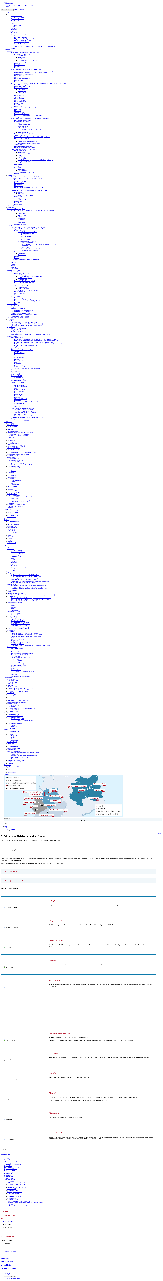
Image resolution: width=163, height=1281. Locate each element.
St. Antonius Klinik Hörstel (21, 121)
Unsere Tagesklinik (19, 100)
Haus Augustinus (12, 442)
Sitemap (6, 1271)
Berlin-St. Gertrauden (13, 524)
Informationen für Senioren (14, 468)
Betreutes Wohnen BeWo (17, 337)
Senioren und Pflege (12, 304)
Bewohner (13, 471)
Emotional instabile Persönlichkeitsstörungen (33, 238)
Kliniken (9, 51)
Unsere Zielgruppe (19, 298)
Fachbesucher (7, 509)
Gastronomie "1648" (16, 376)
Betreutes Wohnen (12, 336)
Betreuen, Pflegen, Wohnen (21, 138)
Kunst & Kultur (15, 383)
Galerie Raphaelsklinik (20, 392)
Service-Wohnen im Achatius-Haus (20, 313)
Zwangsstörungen (26, 236)
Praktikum (10, 507)
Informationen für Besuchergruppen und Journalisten (28, 115)
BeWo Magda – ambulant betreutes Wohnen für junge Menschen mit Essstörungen (36, 340)
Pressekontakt (14, 32)
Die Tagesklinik (18, 184)
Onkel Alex (17, 362)
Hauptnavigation (8, 3)
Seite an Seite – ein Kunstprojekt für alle (25, 415)
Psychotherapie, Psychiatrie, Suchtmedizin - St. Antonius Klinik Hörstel (30, 118)
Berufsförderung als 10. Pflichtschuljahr (28, 290)
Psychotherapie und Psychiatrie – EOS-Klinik (23, 149)
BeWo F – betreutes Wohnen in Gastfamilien (26, 345)
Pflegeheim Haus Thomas (18, 330)
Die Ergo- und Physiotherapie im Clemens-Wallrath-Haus (29, 187)
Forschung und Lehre (13, 510)
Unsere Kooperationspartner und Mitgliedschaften (27, 301)
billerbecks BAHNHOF (20, 356)
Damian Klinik (11, 423)
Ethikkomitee (17, 25)
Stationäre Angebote (23, 275)
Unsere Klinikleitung (19, 65)
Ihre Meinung (11, 472)
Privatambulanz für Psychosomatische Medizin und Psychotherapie (32, 137)
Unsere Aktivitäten (19, 98)
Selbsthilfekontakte (23, 127)
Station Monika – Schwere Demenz (23, 74)
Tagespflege (10, 320)
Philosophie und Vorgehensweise (26, 172)
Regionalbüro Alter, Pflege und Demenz (25, 189)
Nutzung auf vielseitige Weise (15, 881)
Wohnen (13, 264)
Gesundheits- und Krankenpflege (16, 504)
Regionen (6, 520)
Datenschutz (7, 1275)
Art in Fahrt (17, 388)
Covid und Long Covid (20, 43)
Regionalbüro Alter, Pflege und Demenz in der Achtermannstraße (28, 176)
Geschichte (14, 28)
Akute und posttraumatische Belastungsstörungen (34, 248)
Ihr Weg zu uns (18, 166)
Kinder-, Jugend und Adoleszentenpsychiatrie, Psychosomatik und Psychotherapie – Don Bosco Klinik (38, 83)
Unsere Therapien (19, 63)
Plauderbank (17, 400)
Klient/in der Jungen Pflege (18, 463)
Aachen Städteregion (13, 521)
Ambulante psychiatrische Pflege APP (21, 331)
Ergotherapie (21, 213)
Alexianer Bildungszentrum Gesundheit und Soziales (21, 452)
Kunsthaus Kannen (19, 396)
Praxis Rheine (18, 196)
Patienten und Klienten (10, 457)
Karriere (16, 173)
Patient (13, 469)
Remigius (10, 540)
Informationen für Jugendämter (22, 299)
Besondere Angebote (13, 347)
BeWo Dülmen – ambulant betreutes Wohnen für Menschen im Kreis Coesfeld (35, 339)
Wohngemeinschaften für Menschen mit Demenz (24, 314)
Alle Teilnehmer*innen (20, 414)
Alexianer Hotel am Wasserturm (19, 370)
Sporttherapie (21, 222)
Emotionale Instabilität (24, 153)
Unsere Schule (18, 97)
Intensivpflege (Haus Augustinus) (20, 328)
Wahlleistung (10, 207)
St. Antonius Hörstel (19, 403)
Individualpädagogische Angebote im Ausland (30, 276)
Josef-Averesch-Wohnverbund (26, 140)
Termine (13, 48)
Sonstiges (16, 45)
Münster (9, 535)
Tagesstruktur (14, 268)
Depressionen (21, 57)
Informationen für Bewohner (15, 460)
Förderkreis (21, 131)
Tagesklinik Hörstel (19, 135)
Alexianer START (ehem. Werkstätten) (17, 435)
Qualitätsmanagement (23, 132)
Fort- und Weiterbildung (13, 495)
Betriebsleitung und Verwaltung (22, 120)
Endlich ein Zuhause (19, 360)
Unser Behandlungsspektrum (22, 85)
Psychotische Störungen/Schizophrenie (28, 60)
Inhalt (5, 2)
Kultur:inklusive (18, 394)
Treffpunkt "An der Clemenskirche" (20, 420)
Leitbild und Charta (16, 22)
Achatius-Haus (11, 440)
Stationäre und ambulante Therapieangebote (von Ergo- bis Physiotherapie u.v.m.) (33, 210)
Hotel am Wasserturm (13, 449)
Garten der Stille (15, 374)
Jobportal (158, 833)
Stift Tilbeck (14, 262)
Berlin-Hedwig (11, 526)
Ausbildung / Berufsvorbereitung (23, 285)
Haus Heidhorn (11, 438)
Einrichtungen (8, 422)
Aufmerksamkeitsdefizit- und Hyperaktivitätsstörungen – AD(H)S (38, 244)
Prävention (14, 29)
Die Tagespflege (18, 186)
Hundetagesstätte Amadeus (18, 377)
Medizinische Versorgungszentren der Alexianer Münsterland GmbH (29, 190)
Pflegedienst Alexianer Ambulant (20, 307)
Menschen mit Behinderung (14, 261)
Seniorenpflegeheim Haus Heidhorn (20, 311)
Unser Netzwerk (18, 80)
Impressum (7, 1273)
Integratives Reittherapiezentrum (19, 380)
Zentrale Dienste (18, 144)
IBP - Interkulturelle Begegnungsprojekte (22, 350)
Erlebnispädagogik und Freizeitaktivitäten (25, 282)
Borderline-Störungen (23, 58)
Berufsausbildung (22, 287)
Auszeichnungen (15, 20)
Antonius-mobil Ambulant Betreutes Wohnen (30, 141)
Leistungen (7, 49)
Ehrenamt (10, 489)
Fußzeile (6, 6)
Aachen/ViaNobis (12, 523)
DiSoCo (16, 359)
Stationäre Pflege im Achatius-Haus (23, 310)
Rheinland (10, 541)
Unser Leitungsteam (19, 291)
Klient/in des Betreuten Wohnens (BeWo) (22, 465)
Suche (5, 518)
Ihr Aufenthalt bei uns (13, 458)
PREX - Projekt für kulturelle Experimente (22, 408)
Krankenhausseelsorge (24, 126)
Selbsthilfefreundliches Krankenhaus (31, 129)
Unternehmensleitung (16, 16)
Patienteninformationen (24, 124)
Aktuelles (10, 31)
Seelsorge (13, 26)
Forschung (17, 68)
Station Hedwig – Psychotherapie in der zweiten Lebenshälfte (30, 72)
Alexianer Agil (11, 451)
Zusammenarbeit (11, 517)
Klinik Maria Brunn (12, 425)
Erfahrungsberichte (19, 302)
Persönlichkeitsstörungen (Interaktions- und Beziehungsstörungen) (35, 160)
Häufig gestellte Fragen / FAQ (22, 117)
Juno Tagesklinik (12, 429)
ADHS (19, 163)
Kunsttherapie (21, 216)
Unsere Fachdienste (19, 293)
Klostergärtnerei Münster (17, 382)
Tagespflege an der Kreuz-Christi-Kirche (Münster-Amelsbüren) (28, 325)
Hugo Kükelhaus (10, 871)
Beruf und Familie (12, 486)
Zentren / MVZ (11, 175)
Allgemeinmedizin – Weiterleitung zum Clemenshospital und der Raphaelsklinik (35, 46)
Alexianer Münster (16, 296)
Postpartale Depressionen (28, 233)
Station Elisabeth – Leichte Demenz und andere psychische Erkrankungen (34, 71)
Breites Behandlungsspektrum (22, 54)
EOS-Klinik (10, 428)
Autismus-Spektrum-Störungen (29, 250)
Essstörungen (21, 155)
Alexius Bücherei (15, 371)
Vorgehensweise (22, 255)
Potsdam (9, 538)
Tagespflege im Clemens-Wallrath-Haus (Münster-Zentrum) (27, 324)
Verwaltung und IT (16, 484)
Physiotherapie (22, 219)
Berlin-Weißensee (12, 527)
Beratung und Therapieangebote (16, 209)
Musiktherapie (21, 218)
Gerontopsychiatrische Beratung (22, 181)
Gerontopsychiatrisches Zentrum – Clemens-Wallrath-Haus (26, 178)
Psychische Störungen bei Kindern (27, 241)
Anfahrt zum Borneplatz (24, 199)
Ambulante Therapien (20, 224)
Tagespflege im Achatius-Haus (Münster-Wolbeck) (24, 322)
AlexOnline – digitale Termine (19, 34)
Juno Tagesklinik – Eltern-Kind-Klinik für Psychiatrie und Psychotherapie (30, 229)
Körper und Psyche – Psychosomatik (24, 39)
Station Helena (22, 89)
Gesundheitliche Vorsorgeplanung (20, 316)
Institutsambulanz (19, 183)
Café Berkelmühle (19, 357)
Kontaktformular (7, 1261)
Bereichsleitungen (22, 170)
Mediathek (14, 36)
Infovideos (17, 66)
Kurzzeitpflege (15, 305)
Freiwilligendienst (12, 494)
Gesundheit (10, 503)
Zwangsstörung (22, 62)
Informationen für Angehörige (22, 114)
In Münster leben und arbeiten (15, 506)
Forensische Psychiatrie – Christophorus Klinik (23, 108)
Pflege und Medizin (16, 480)
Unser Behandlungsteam (20, 104)
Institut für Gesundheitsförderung (23, 146)
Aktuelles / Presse (19, 112)
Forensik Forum (15, 498)
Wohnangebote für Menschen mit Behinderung (20, 432)
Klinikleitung (17, 109)
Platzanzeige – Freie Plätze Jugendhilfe (24, 281)
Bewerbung (10, 487)
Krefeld (9, 533)
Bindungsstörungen (26, 245)
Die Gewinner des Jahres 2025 (26, 411)
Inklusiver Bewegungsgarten (18, 379)
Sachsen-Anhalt (11, 543)
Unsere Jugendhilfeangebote (21, 273)
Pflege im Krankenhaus (13, 206)
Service (13, 481)
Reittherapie (21, 221)
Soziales (13, 483)
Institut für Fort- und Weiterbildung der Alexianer (24, 500)
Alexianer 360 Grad (16, 348)
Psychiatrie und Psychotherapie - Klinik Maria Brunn (25, 52)
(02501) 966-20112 (10, 1252)
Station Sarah (21, 94)
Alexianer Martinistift (16, 271)
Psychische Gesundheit (20, 37)
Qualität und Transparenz (17, 19)
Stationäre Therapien (19, 212)
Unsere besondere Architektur (22, 78)
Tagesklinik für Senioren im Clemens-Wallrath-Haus (25, 259)
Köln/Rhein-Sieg (12, 532)
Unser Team (21, 123)
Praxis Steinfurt (18, 201)
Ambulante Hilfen (22, 279)
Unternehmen (7, 13)
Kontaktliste (5, 1258)
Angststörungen (22, 55)
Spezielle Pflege (11, 327)
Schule (16, 284)
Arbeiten (13, 265)
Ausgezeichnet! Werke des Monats (23, 409)
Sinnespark (14, 419)
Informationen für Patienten (14, 466)
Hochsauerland (11, 530)
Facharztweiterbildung (13, 491)
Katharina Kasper (12, 529)
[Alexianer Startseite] (19, 9)
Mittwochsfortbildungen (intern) (19, 501)
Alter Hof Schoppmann (20, 351)
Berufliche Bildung (19, 353)
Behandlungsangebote (20, 150)
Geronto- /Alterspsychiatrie (21, 42)
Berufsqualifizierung (23, 288)
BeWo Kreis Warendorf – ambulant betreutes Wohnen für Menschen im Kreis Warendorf (38, 343)
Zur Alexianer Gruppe (8, 1268)
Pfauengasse (17, 363)
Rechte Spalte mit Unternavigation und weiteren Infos (18, 5)
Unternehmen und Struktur (18, 17)
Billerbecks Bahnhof (19, 389)
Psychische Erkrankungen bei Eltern (27, 232)
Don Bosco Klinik (12, 426)
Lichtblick (17, 397)
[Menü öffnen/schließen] (7, 10)
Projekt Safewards (19, 103)
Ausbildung (10, 478)
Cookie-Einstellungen (10, 1276)
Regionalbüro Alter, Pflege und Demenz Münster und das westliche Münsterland (35, 402)
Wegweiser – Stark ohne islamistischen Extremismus (28, 368)
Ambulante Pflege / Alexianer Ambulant (18, 317)
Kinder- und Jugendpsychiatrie (22, 40)
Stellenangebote (11, 477)
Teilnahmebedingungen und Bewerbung (25, 412)
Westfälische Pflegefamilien (25, 278)
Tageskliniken (11, 225)
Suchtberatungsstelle (19, 366)
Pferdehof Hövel (18, 365)
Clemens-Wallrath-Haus (13, 448)
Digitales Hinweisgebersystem (12, 1278)
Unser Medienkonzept (20, 101)
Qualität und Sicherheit (13, 515)
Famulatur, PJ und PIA (13, 492)
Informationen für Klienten (14, 461)
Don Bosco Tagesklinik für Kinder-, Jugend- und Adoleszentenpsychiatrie (31, 227)
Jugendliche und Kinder (13, 270)
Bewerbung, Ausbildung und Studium (24, 147)
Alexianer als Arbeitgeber (14, 475)
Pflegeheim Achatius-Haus (18, 308)
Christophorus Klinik (13, 431)
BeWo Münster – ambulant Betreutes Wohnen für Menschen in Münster (33, 342)
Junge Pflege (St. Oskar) (17, 333)
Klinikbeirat (17, 111)
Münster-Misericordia (13, 537)
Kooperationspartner (12, 512)
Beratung (13, 267)
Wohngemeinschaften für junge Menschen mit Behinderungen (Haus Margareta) (32, 334)
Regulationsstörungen (27, 242)
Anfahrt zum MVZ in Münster (26, 195)
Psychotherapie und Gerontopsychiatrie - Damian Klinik (26, 69)
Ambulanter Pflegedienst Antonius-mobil (29, 143)
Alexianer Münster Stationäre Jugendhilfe (18, 434)
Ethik (12, 23)
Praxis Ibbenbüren (19, 203)
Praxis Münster (18, 192)
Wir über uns (10, 14)
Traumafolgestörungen (24, 161)
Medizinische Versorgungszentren (16, 446)
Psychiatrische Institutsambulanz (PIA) (24, 134)
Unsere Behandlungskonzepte (22, 86)
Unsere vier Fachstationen (21, 88)
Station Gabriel (22, 92)
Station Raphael (22, 91)
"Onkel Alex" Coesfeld (20, 399)
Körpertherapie (22, 215)
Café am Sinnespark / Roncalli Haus (20, 373)
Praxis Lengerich (18, 204)
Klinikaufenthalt (18, 164)
